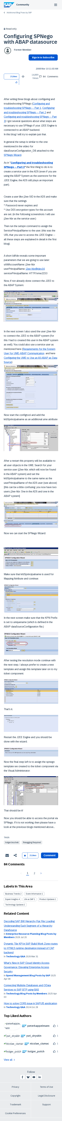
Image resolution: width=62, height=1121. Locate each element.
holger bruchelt (12, 842)
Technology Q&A (15, 956)
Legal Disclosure (46, 1095)
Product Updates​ (46, 899)
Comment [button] (50, 855)
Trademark (15, 1104)
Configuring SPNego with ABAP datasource (30, 39)
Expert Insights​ (11, 899)
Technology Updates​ (14, 905)
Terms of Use (46, 1087)
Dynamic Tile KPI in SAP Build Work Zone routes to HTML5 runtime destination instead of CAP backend (31, 948)
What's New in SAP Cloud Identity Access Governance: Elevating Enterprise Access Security (26, 967)
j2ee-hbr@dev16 (35, 268)
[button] (16, 82)
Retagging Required (32, 842)
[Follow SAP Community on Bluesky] (28, 1077)
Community (22, 4)
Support (46, 1104)
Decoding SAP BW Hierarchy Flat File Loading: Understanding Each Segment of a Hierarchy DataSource (29, 925)
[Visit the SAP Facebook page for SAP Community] (22, 1077)
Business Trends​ (12, 894)
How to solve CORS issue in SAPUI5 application (30, 1003)
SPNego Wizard (12, 155)
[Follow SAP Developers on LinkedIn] (39, 1077)
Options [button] (30, 63)
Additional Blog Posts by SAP (19, 13)
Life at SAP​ (28, 899)
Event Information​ (33, 894)
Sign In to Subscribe (43, 57)
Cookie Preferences (15, 1113)
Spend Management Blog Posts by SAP (28, 975)
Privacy (15, 1087)
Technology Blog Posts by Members (26, 993)
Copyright (15, 1095)
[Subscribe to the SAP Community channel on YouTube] (34, 1077)
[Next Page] (40, 873)
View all (8, 1059)
